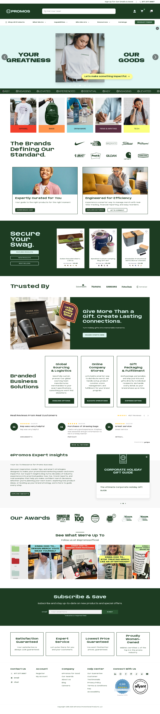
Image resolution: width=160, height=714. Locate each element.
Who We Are (81, 22)
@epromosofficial (88, 540)
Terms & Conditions (97, 686)
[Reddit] (142, 674)
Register (40, 673)
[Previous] (144, 415)
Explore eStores (95, 210)
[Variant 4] (73, 265)
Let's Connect (117, 210)
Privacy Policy (94, 682)
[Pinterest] (131, 674)
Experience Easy (25, 210)
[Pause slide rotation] (147, 457)
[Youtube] (147, 674)
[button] (81, 232)
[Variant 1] (65, 265)
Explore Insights (20, 494)
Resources (102, 22)
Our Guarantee (95, 673)
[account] (134, 11)
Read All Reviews (80, 445)
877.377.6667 (148, 2)
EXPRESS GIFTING (133, 401)
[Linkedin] (115, 674)
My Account (42, 676)
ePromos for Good (71, 673)
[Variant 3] (70, 265)
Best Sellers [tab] (24, 263)
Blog (64, 682)
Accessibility (93, 692)
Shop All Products (16, 22)
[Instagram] (120, 674)
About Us (66, 679)
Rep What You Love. (115, 77)
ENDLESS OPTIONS (61, 401)
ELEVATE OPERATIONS (97, 401)
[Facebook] (126, 674)
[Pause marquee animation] (2, 91)
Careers (66, 686)
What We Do (38, 22)
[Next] (148, 415)
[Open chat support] (151, 11)
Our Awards (67, 676)
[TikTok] (136, 674)
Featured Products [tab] (24, 252)
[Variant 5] (76, 265)
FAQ (89, 689)
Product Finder (144, 22)
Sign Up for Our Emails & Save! (119, 2)
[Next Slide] (155, 57)
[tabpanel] (103, 248)
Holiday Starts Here (94, 335)
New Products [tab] (24, 258)
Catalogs (122, 22)
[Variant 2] (68, 265)
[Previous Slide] (5, 57)
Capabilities (59, 22)
